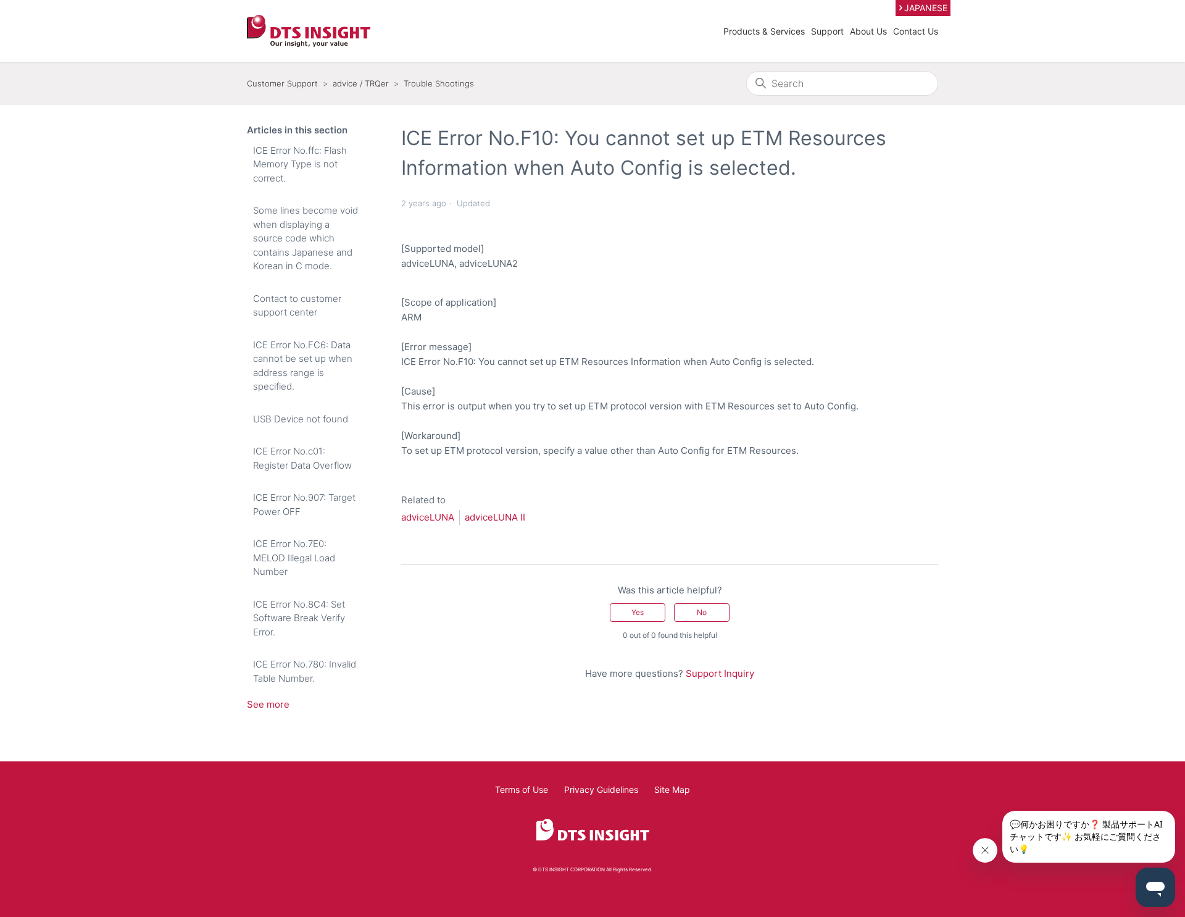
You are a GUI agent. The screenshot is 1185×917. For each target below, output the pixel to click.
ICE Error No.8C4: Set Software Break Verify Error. (299, 618)
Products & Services (764, 31)
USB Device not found (300, 419)
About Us (868, 31)
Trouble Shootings (439, 83)
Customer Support (282, 83)
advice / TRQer (361, 83)
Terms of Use (521, 789)
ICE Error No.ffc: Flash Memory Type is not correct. (300, 164)
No (702, 612)
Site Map (672, 789)
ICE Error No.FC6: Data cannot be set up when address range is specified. (302, 366)
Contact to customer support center (297, 306)
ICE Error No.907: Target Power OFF (304, 504)
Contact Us (915, 31)
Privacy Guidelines (601, 789)
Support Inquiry (720, 673)
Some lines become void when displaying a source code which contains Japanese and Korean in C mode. (305, 238)
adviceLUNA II (495, 517)
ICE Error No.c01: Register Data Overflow (302, 458)
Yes (637, 612)
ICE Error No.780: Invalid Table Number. (304, 671)
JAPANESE (925, 7)
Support (827, 31)
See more (268, 704)
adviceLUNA (427, 517)
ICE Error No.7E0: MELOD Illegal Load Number (294, 557)
